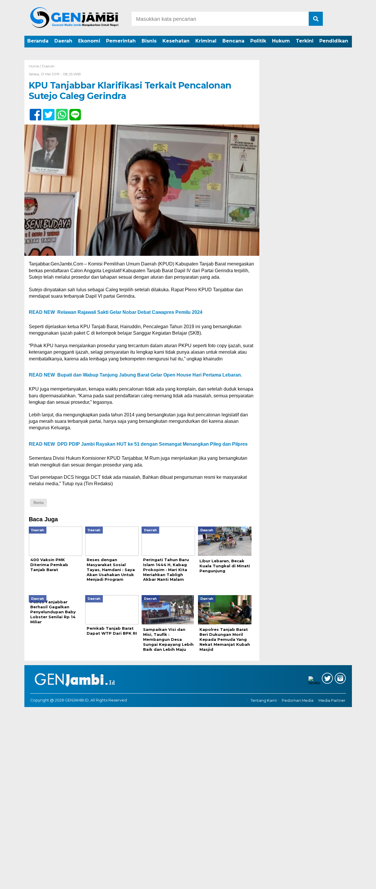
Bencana (233, 41)
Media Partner (331, 700)
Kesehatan (175, 41)
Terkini (304, 41)
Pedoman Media (297, 700)
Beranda (37, 41)
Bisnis (149, 41)
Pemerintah (121, 41)
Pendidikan (333, 41)
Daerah (63, 41)
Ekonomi (89, 41)
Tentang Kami (264, 700)
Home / (35, 66)
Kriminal (205, 41)
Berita (38, 502)
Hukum (281, 41)
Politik (258, 41)
